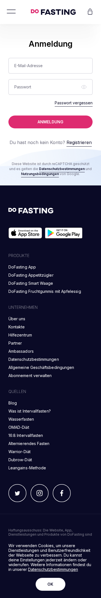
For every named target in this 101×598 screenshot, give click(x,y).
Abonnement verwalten (30, 375)
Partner (15, 343)
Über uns (17, 318)
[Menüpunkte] (11, 12)
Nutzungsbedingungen (40, 174)
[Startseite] (53, 12)
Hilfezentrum (20, 335)
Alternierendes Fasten (28, 443)
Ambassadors (21, 351)
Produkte (18, 255)
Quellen (17, 391)
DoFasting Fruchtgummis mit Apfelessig (44, 291)
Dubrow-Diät (20, 459)
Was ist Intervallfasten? (29, 411)
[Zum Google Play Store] (63, 233)
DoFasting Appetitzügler (31, 275)
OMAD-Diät (18, 427)
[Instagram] (40, 493)
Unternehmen (23, 307)
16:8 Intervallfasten (25, 435)
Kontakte (16, 326)
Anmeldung (50, 121)
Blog (12, 403)
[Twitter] (17, 493)
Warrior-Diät (19, 451)
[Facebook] (62, 493)
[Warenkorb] (90, 11)
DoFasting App (22, 267)
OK (50, 584)
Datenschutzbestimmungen (62, 169)
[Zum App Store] (25, 233)
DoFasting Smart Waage (30, 283)
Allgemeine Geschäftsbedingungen (41, 367)
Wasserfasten (21, 419)
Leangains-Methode (27, 467)
